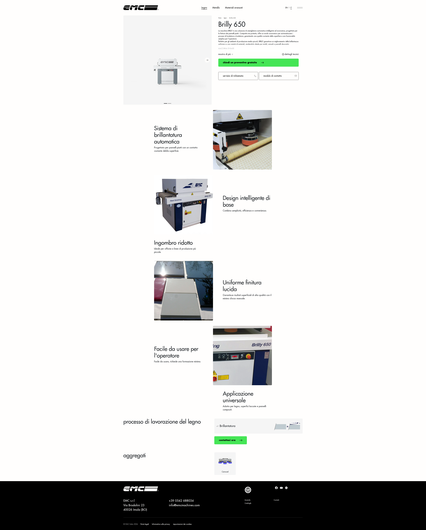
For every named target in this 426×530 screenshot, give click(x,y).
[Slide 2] (169, 103)
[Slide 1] (165, 103)
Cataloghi (248, 503)
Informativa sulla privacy (161, 524)
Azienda (247, 500)
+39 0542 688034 (181, 500)
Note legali (144, 524)
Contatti (276, 500)
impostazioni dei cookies (182, 524)
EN (286, 8)
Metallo (216, 8)
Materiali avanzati (234, 8)
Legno (204, 8)
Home (219, 18)
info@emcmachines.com (184, 505)
